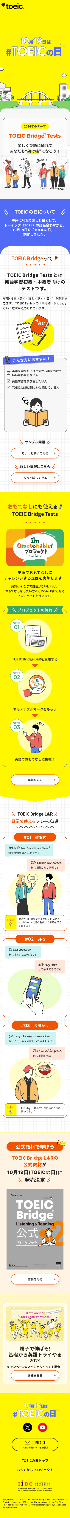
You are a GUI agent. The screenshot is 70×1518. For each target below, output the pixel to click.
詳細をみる (35, 779)
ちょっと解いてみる (35, 453)
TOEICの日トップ (35, 1460)
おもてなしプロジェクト (35, 1469)
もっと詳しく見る (35, 477)
